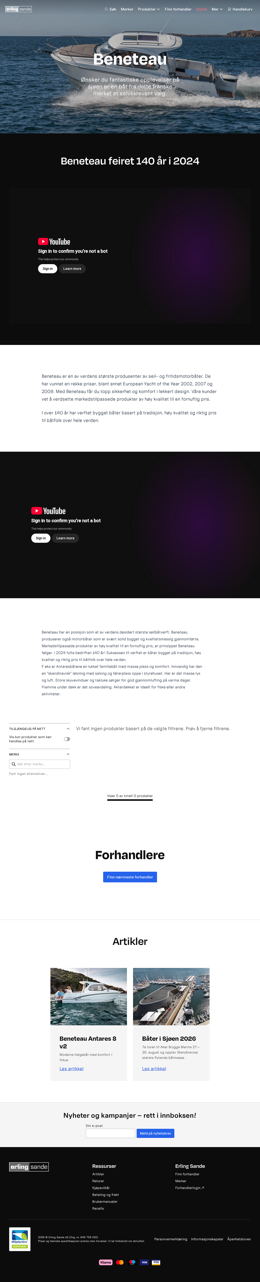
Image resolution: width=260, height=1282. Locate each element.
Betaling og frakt (105, 1194)
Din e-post (94, 1126)
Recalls (98, 1208)
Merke (14, 754)
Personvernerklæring (170, 1239)
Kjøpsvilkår (101, 1188)
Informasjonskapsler (207, 1239)
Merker (180, 1181)
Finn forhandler (187, 1174)
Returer (98, 1181)
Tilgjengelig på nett (27, 729)
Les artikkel (72, 1069)
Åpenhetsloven (239, 1239)
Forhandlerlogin (187, 1188)
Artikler (98, 1174)
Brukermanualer (104, 1201)
